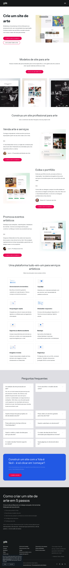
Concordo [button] (11, 564)
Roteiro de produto (40, 550)
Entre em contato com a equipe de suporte (25, 553)
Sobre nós (5, 554)
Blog (4, 552)
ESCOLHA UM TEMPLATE (34, 71)
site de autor (14, 526)
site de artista (7, 526)
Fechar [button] (5, 564)
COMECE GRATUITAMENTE (12, 38)
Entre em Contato (23, 546)
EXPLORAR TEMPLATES (11, 42)
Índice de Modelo (40, 548)
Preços (5, 548)
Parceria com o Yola (24, 548)
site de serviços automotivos (27, 526)
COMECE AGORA (15, 475)
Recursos (5, 546)
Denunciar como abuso (41, 546)
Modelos (5, 550)
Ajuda (20, 550)
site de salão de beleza (15, 528)
